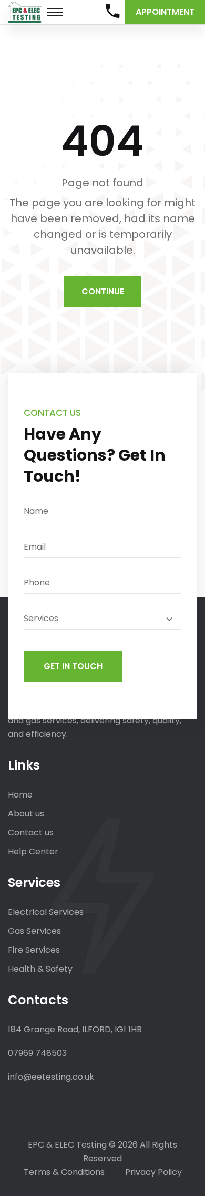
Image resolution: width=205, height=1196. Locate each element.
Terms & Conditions (64, 1172)
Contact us (31, 832)
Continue (102, 291)
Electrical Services (46, 912)
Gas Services (34, 931)
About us (26, 814)
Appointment (165, 12)
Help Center (33, 851)
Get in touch (73, 666)
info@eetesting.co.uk (51, 1077)
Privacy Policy (153, 1172)
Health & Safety (40, 969)
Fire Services (34, 950)
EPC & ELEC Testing (67, 1145)
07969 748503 (37, 1053)
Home (20, 795)
